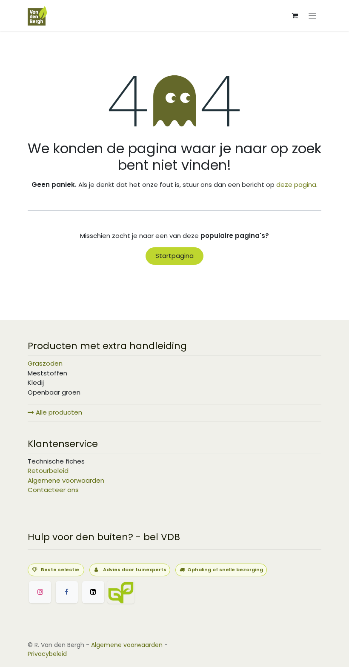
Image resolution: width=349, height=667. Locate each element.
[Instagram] (40, 592)
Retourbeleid (48, 470)
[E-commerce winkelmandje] (294, 15)
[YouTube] (161, 592)
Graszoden (45, 363)
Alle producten (58, 412)
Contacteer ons (53, 489)
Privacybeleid (47, 654)
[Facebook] (67, 592)
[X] (93, 592)
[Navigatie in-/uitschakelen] (312, 15)
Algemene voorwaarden (66, 480)
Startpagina (174, 255)
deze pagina (296, 184)
